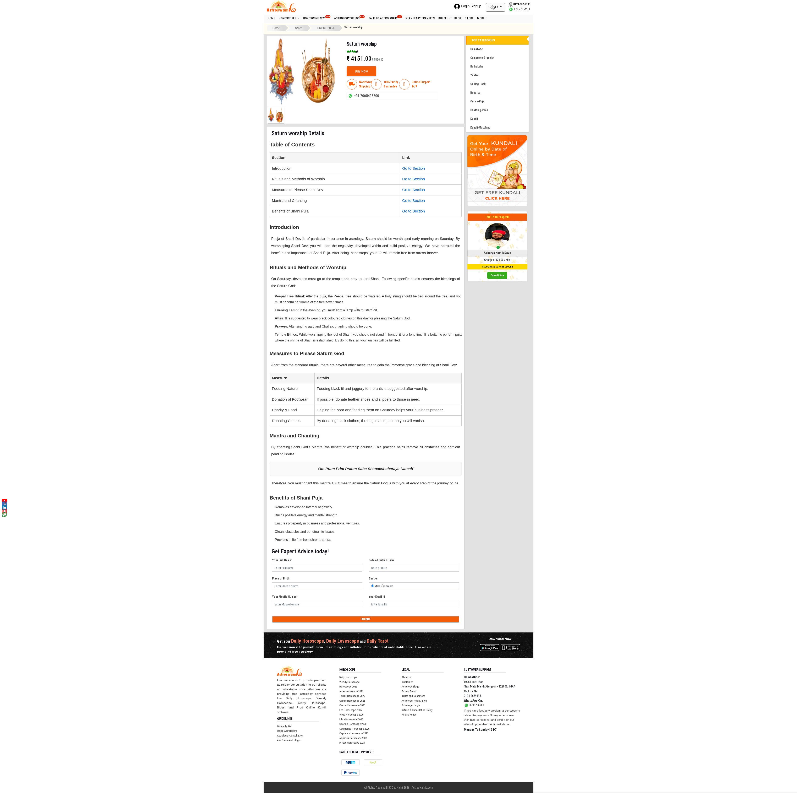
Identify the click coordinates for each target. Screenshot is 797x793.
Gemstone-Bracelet (482, 57)
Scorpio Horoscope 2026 (352, 723)
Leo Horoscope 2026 (350, 710)
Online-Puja (477, 101)
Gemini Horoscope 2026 (352, 700)
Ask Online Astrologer (289, 740)
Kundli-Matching (480, 127)
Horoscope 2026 (316, 18)
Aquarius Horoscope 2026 (353, 738)
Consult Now (497, 275)
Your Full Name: (282, 560)
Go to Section (413, 168)
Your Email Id (377, 596)
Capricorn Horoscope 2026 (353, 733)
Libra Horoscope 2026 (351, 719)
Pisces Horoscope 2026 (352, 742)
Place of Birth (281, 578)
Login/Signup (471, 6)
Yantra (474, 75)
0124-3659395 (472, 696)
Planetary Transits (420, 18)
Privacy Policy (409, 691)
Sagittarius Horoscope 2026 (354, 728)
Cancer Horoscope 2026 (352, 705)
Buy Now (361, 71)
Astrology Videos (349, 18)
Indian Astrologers (287, 730)
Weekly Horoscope (349, 682)
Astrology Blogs (410, 686)
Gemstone (476, 49)
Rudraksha (476, 66)
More (480, 18)
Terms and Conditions (413, 695)
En (497, 7)
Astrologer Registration (414, 700)
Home (271, 18)
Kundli (443, 18)
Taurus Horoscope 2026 (352, 695)
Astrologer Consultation (290, 735)
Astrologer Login (411, 705)
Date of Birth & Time (381, 560)
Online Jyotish (284, 726)
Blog (457, 18)
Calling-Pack (478, 84)
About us (406, 677)
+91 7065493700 (366, 95)
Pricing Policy (409, 714)
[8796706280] (511, 9)
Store (298, 28)
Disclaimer (407, 682)
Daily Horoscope (348, 677)
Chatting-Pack (479, 110)
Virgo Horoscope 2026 (351, 714)
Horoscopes (288, 18)
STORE (469, 18)
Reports (475, 92)
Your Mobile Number (284, 596)
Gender (373, 578)
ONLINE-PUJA (325, 28)
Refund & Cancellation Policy (417, 710)
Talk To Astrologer (384, 18)
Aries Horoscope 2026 (351, 691)
